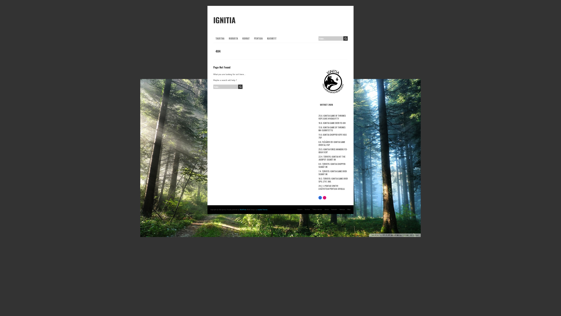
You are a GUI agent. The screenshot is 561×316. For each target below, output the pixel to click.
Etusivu (299, 209)
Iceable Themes (262, 210)
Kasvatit (272, 38)
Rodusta (233, 38)
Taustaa (219, 38)
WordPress (243, 210)
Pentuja (258, 38)
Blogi (349, 209)
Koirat (246, 38)
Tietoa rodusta (317, 209)
